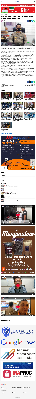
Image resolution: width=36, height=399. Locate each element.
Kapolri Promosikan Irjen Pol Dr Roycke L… (11, 193)
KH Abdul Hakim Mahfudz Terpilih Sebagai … (11, 189)
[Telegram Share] (32, 21)
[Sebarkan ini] (28, 21)
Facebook (3, 392)
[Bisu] (32, 223)
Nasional (7, 192)
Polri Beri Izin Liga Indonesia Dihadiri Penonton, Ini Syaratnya (7, 85)
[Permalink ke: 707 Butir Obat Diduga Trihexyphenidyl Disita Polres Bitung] (29, 95)
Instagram (25, 392)
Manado (3, 175)
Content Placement (4, 388)
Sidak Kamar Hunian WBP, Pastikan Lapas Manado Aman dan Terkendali (6, 129)
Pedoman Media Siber (26, 387)
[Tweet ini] (30, 21)
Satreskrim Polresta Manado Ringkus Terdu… (11, 200)
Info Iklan (13, 388)
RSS (2, 393)
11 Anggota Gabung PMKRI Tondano (30, 85)
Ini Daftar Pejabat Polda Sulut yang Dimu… (11, 186)
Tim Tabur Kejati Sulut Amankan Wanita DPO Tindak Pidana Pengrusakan (6, 99)
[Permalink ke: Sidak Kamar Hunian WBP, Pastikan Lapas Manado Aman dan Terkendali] (6, 125)
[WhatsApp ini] (34, 21)
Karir (1, 387)
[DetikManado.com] (18, 1)
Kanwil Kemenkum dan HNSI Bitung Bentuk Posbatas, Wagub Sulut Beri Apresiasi (18, 109)
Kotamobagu (4, 178)
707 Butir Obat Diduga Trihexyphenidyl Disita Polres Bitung (28, 99)
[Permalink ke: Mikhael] (2, 20)
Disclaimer (24, 388)
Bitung (3, 180)
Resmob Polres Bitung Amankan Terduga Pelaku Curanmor (29, 119)
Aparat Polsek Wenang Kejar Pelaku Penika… (11, 197)
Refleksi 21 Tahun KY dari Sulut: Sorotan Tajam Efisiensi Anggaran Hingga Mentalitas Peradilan (18, 119)
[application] (18, 215)
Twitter (14, 392)
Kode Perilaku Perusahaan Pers (17, 387)
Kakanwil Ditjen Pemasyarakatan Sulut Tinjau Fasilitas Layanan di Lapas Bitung (18, 99)
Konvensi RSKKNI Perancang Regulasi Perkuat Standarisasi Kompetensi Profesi (29, 109)
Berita (5, 185)
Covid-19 (3, 177)
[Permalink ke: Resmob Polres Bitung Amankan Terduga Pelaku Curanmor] (29, 115)
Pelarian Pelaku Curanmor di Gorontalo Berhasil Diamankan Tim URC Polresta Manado (6, 109)
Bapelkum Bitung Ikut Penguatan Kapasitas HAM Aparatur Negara (6, 119)
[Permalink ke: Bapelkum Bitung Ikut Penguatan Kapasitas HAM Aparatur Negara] (6, 115)
